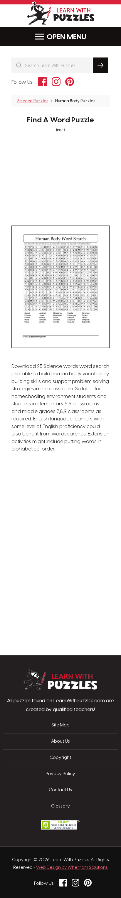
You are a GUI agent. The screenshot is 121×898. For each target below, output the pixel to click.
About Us (60, 741)
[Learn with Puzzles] (60, 688)
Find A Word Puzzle (60, 120)
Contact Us (60, 790)
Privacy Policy (60, 774)
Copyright (60, 757)
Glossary (60, 806)
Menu (76, 37)
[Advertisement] (60, 481)
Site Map (60, 725)
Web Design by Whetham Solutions (72, 867)
